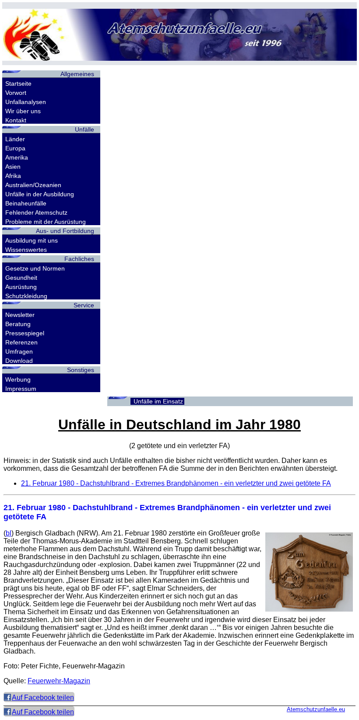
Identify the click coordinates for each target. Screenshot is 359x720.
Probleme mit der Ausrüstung (45, 221)
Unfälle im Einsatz (158, 401)
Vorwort (15, 92)
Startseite (18, 83)
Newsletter (20, 314)
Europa (15, 148)
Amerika (16, 157)
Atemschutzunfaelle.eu (316, 709)
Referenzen (21, 342)
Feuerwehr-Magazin (59, 681)
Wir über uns (23, 111)
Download (19, 360)
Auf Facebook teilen (43, 697)
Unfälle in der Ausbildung (39, 194)
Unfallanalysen (25, 101)
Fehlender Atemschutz (36, 212)
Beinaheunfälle (25, 203)
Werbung (18, 379)
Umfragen (19, 351)
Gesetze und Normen (35, 268)
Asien (13, 166)
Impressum (20, 388)
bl (8, 533)
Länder (15, 139)
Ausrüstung (21, 286)
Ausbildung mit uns (31, 240)
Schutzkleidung (26, 295)
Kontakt (15, 120)
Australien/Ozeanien (33, 184)
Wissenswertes (26, 249)
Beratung (18, 323)
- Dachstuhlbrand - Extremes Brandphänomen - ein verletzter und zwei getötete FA (176, 483)
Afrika (13, 175)
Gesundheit (21, 277)
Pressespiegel (24, 333)
